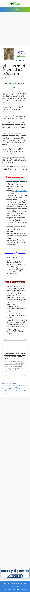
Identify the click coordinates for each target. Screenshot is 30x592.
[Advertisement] (15, 29)
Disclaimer (15, 586)
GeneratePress (22, 589)
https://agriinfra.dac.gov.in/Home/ (16, 192)
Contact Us (14, 584)
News (14, 383)
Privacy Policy (22, 584)
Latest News (8, 383)
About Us (6, 584)
